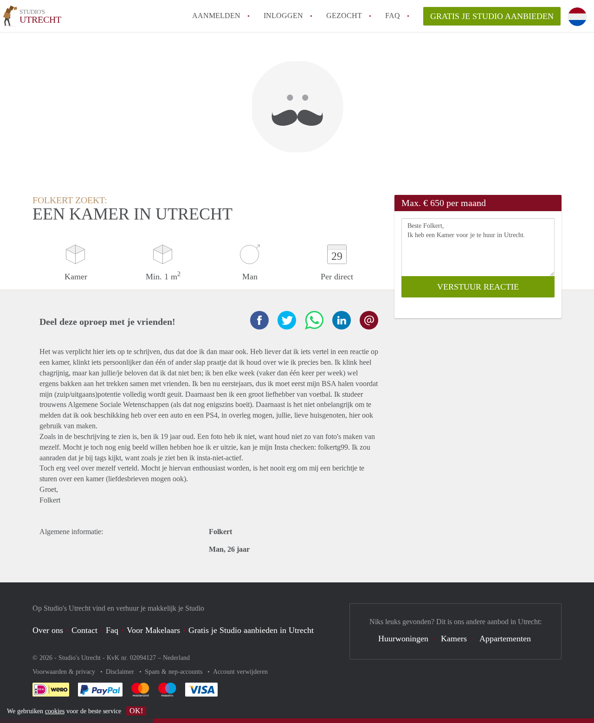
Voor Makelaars (153, 630)
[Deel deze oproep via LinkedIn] (341, 320)
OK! (136, 711)
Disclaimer (121, 671)
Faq (112, 630)
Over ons (47, 630)
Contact (84, 630)
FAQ (392, 15)
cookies (55, 711)
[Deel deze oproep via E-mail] (369, 320)
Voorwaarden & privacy (64, 671)
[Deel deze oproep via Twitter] (287, 320)
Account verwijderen (240, 671)
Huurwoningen (403, 638)
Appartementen (505, 638)
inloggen (283, 15)
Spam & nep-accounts (174, 671)
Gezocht (344, 15)
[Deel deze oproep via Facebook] (259, 320)
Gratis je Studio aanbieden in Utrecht (251, 630)
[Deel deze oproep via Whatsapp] (314, 320)
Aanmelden (216, 15)
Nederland (176, 657)
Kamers (454, 638)
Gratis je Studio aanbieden (492, 16)
